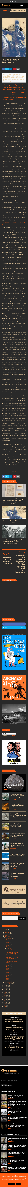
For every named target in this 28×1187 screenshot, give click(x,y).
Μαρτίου (8, 938)
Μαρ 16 (8, 972)
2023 (5, 988)
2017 (5, 996)
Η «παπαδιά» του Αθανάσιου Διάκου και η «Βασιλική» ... (15, 960)
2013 (5, 1002)
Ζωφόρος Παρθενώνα (14, 1043)
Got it (18, 1184)
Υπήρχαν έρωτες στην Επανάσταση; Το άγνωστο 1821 (15, 950)
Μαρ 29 (8, 942)
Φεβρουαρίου (8, 982)
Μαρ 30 (8, 941)
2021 (5, 991)
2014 (5, 1001)
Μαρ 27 (8, 945)
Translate (13, 735)
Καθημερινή (18, 472)
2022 (5, 989)
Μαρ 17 (8, 971)
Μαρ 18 (8, 969)
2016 (5, 998)
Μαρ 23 (8, 964)
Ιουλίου (7, 932)
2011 (5, 1005)
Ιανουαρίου (8, 984)
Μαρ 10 (8, 981)
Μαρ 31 (8, 939)
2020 (5, 992)
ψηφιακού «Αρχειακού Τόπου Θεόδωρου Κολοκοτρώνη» (14, 222)
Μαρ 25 (10, 948)
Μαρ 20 (8, 967)
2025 (5, 985)
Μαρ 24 (8, 962)
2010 (5, 1006)
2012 (5, 1003)
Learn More (11, 1184)
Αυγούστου (8, 931)
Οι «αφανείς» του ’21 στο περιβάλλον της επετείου (16, 955)
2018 (5, 995)
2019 (5, 993)
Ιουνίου (7, 933)
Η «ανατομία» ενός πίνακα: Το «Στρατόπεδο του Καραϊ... (14, 953)
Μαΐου (7, 935)
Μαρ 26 (8, 946)
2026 (6, 929)
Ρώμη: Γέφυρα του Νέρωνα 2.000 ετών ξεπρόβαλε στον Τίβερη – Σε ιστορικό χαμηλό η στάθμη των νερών (14, 87)
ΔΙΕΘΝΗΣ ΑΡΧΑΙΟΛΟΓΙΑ (14, 1017)
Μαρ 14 (8, 975)
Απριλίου (7, 936)
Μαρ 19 (8, 968)
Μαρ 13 (8, 976)
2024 (5, 986)
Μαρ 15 (8, 974)
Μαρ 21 (8, 965)
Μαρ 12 (8, 978)
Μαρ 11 (8, 979)
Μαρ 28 (8, 944)
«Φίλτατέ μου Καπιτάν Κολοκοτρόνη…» (12, 958)
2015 (5, 999)
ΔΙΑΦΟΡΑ (14, 1025)
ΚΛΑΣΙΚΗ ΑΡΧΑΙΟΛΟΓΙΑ (14, 1034)
